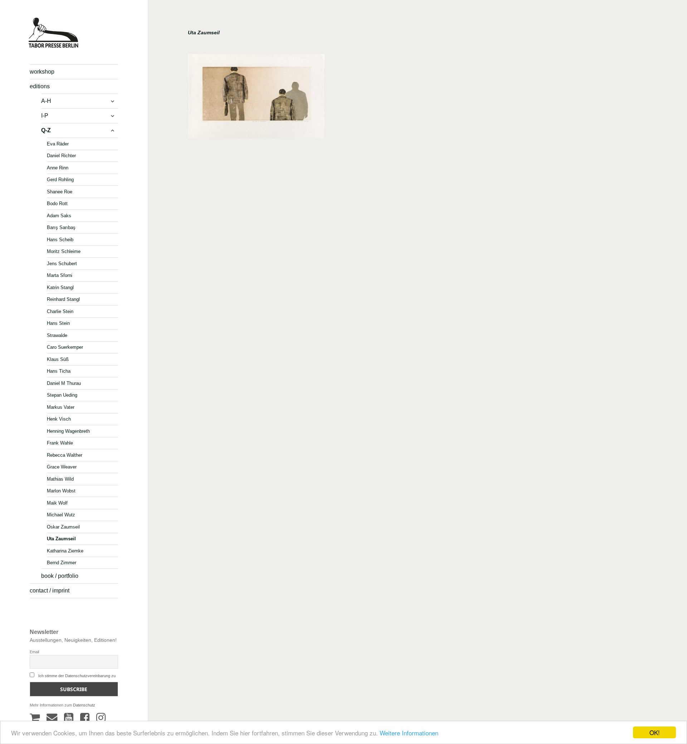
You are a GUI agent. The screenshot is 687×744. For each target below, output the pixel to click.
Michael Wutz (61, 514)
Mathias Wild (60, 478)
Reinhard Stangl (63, 299)
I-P (44, 116)
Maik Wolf (57, 502)
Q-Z (46, 130)
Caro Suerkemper (65, 347)
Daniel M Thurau (64, 383)
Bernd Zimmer (61, 562)
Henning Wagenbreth (68, 430)
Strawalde (57, 335)
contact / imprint (49, 590)
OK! (654, 732)
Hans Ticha (58, 371)
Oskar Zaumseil (63, 526)
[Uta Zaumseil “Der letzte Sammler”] (256, 98)
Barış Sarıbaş (61, 227)
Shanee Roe (59, 191)
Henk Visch (59, 419)
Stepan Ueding (62, 395)
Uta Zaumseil (61, 538)
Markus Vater (60, 407)
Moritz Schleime (64, 251)
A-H (46, 101)
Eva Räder (58, 143)
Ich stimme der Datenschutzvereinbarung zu (77, 676)
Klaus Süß (58, 359)
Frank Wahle (60, 443)
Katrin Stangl (60, 287)
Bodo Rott (57, 203)
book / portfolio (59, 576)
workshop (42, 72)
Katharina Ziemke (65, 550)
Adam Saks (59, 215)
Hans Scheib (60, 239)
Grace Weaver (62, 467)
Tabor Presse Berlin (50, 45)
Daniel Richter (61, 155)
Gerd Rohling (60, 179)
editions (40, 86)
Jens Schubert (62, 263)
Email (34, 652)
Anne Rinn (57, 167)
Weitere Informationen (409, 732)
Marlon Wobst (61, 490)
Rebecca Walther (64, 454)
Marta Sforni (59, 275)
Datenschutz (84, 705)
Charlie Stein (60, 311)
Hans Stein (58, 323)
